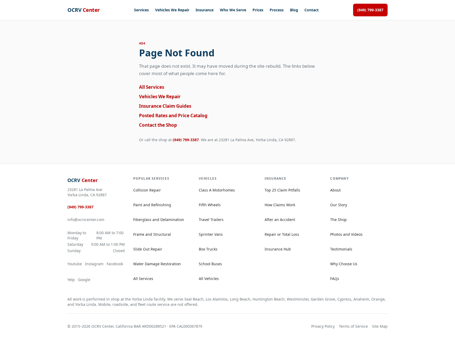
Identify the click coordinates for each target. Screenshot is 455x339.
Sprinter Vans (211, 234)
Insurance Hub (278, 249)
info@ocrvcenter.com (85, 219)
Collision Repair (147, 190)
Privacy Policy (323, 326)
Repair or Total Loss (282, 234)
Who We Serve (233, 9)
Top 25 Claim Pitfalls (282, 190)
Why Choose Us (343, 263)
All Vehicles (209, 278)
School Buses (210, 263)
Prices (258, 9)
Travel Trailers (211, 219)
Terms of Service (353, 326)
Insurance (205, 9)
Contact (311, 9)
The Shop (338, 219)
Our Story (338, 204)
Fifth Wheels (210, 204)
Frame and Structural (152, 234)
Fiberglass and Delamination (158, 219)
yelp (71, 279)
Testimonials (341, 249)
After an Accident (280, 219)
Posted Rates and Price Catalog (173, 115)
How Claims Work (280, 204)
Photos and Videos (346, 234)
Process (277, 9)
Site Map (380, 326)
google (84, 279)
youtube (74, 263)
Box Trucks (208, 249)
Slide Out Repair (147, 249)
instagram (94, 263)
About (335, 190)
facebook (115, 263)
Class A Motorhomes (217, 190)
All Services (151, 87)
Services (141, 9)
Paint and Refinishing (152, 204)
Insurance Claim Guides (165, 106)
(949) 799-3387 (370, 9)
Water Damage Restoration (157, 263)
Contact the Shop (158, 125)
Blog (294, 9)
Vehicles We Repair (172, 9)
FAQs (334, 278)
